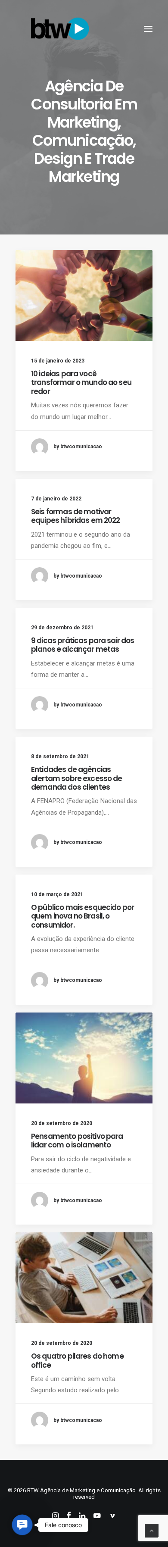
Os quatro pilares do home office (77, 1360)
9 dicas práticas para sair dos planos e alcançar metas (82, 644)
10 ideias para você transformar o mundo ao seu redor (81, 383)
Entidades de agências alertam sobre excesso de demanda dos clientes (76, 778)
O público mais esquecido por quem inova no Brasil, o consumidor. (82, 916)
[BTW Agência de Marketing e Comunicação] (60, 29)
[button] (148, 29)
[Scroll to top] (152, 1530)
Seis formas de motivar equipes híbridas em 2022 (75, 515)
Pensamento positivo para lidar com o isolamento (77, 1140)
